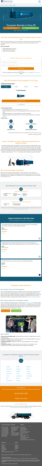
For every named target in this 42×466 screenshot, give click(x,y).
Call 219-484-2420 (21, 393)
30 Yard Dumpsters (5, 432)
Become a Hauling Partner (25, 431)
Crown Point (9, 373)
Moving (12, 431)
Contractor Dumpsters (15, 432)
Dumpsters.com (27, 458)
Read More (3, 233)
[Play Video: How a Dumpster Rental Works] (21, 324)
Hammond (18, 369)
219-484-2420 (13, 28)
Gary (14, 5)
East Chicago (9, 380)
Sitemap (3, 450)
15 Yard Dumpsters (5, 430)
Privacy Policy (21, 71)
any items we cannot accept (21, 209)
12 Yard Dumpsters (5, 429)
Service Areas (22, 430)
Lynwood (18, 380)
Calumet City (9, 369)
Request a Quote (23, 428)
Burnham (8, 366)
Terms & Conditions (14, 435)
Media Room (4, 448)
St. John (28, 378)
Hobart (17, 373)
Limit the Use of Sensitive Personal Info (27, 439)
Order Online (22, 427)
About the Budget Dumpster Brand (8, 451)
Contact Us (4, 447)
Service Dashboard (23, 429)
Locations (6, 5)
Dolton (7, 375)
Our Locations (4, 449)
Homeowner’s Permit (30, 302)
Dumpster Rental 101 (24, 432)
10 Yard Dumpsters (5, 428)
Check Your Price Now (21, 100)
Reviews (3, 446)
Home (2, 5)
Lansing (18, 378)
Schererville (28, 373)
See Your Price (21, 68)
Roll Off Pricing (4, 436)
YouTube (16, 450)
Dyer (7, 378)
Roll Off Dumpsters (5, 427)
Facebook (16, 446)
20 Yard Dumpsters (5, 431)
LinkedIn (16, 448)
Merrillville (28, 366)
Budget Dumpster (7, 458)
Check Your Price (30, 28)
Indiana (10, 5)
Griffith (17, 366)
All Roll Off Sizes (4, 435)
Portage (28, 371)
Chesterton (8, 371)
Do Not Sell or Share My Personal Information (10, 463)
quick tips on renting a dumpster (33, 296)
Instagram (16, 447)
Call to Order (6, 310)
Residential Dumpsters (15, 427)
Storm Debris (13, 430)
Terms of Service (36, 72)
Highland (18, 371)
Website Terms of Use (24, 435)
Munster (28, 369)
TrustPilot (12, 454)
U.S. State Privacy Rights (24, 437)
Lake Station (19, 375)
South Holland (29, 375)
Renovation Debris (14, 429)
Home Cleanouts (14, 428)
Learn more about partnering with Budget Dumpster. (21, 407)
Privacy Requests (23, 438)
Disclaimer (9, 457)
